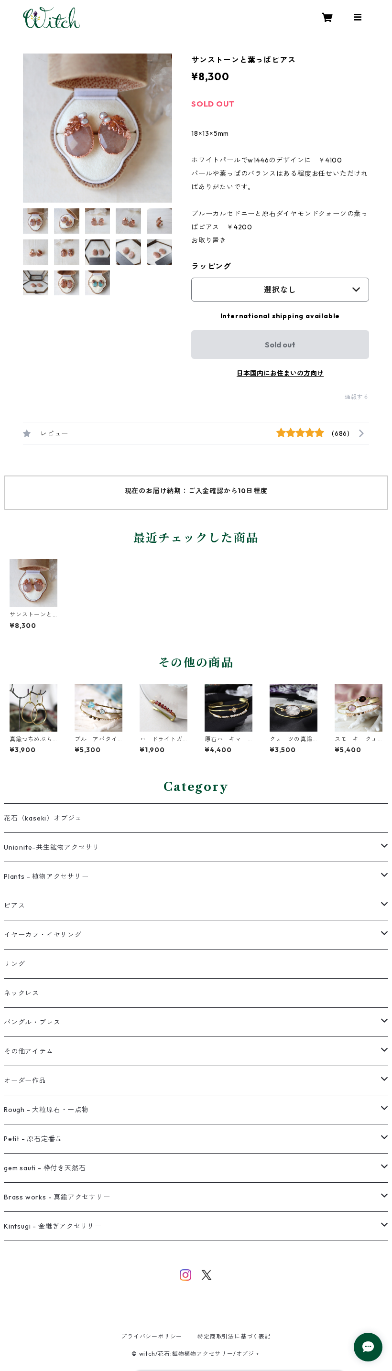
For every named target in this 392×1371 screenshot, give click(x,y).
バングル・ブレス (32, 1022)
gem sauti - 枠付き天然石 (45, 1168)
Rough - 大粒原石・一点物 (46, 1109)
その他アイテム (29, 1051)
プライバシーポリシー (151, 1336)
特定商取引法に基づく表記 (234, 1336)
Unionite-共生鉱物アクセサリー (55, 847)
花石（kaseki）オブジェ (43, 818)
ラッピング (211, 266)
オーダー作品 (25, 1080)
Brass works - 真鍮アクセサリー (57, 1197)
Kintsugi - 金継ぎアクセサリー (53, 1226)
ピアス (14, 905)
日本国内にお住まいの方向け (280, 373)
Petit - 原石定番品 (33, 1138)
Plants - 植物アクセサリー (46, 876)
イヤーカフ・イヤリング (43, 934)
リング (14, 964)
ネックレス (21, 993)
